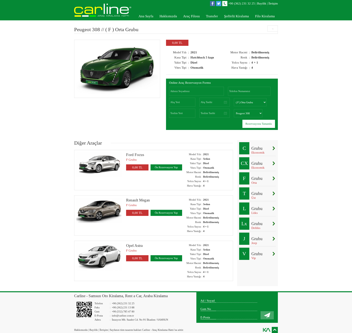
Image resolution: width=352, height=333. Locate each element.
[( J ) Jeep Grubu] (274, 239)
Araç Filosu (191, 16)
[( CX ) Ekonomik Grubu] (274, 163)
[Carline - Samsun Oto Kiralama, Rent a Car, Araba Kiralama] (104, 10)
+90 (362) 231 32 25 (241, 3)
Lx (244, 223)
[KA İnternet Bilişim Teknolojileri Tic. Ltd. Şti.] (267, 330)
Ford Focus (135, 155)
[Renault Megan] (99, 210)
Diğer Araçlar (88, 143)
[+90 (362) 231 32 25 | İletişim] (225, 3)
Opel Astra (134, 245)
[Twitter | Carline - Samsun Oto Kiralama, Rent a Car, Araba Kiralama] (219, 3)
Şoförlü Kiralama (236, 16)
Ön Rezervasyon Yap (166, 167)
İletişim (273, 3)
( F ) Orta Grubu (122, 29)
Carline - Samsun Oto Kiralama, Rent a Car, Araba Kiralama (121, 296)
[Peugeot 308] (117, 69)
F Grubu (131, 159)
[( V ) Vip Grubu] (274, 254)
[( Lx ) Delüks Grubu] (274, 224)
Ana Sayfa (146, 16)
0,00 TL (137, 167)
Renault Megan (138, 200)
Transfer (212, 16)
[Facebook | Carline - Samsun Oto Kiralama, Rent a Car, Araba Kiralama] (213, 3)
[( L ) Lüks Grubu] (274, 208)
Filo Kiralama (265, 16)
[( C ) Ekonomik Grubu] (274, 148)
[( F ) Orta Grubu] (274, 178)
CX (244, 163)
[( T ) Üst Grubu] (274, 193)
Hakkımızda (168, 16)
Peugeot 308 (87, 29)
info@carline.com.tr (123, 315)
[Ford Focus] (99, 164)
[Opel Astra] (99, 257)
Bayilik (261, 3)
